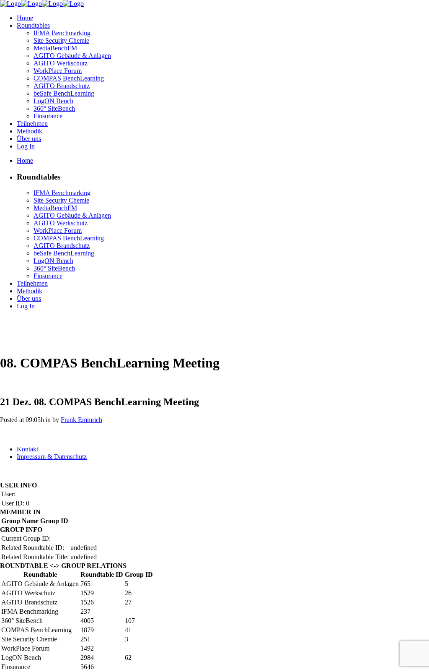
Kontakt (27, 449)
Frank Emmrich (81, 419)
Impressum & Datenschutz (52, 456)
